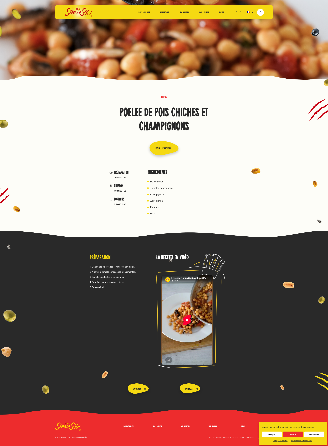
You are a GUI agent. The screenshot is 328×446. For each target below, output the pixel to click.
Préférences (314, 434)
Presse (221, 12)
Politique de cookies (280, 441)
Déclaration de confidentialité (301, 441)
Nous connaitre (144, 12)
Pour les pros (204, 12)
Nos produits (165, 12)
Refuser (293, 434)
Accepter (272, 434)
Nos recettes (184, 12)
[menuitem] (249, 12)
